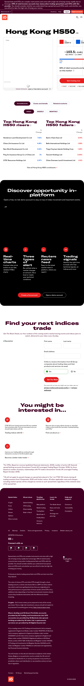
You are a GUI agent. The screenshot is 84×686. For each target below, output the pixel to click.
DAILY (29, 111)
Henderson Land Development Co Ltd (17, 138)
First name (48, 341)
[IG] (4, 17)
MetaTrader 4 (41, 514)
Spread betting (28, 502)
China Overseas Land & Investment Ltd (60, 160)
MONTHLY (53, 111)
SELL (65, 41)
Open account (77, 12)
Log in (67, 12)
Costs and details (40, 103)
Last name (67, 341)
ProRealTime (41, 518)
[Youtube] (26, 548)
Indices (10, 509)
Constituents (22, 103)
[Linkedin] (34, 548)
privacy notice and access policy (56, 388)
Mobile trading (41, 508)
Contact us (68, 504)
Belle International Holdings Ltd (58, 143)
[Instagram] (19, 548)
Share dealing (27, 509)
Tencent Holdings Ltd (54, 155)
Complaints (68, 511)
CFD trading (27, 506)
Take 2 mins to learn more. (41, 607)
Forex (10, 506)
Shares (10, 512)
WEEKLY (40, 111)
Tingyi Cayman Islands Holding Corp (59, 149)
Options (10, 516)
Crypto (10, 502)
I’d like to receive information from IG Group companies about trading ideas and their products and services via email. (60, 364)
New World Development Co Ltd (15, 149)
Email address (49, 351)
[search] (77, 17)
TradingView (40, 511)
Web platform (41, 504)
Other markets (13, 519)
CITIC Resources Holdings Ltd (14, 160)
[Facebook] (11, 548)
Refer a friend (27, 512)
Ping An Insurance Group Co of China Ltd (19, 155)
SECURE (72, 86)
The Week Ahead (55, 504)
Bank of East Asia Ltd (54, 138)
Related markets (60, 103)
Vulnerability (69, 508)
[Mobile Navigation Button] (81, 17)
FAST (65, 86)
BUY (82, 41)
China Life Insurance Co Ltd (13, 143)
